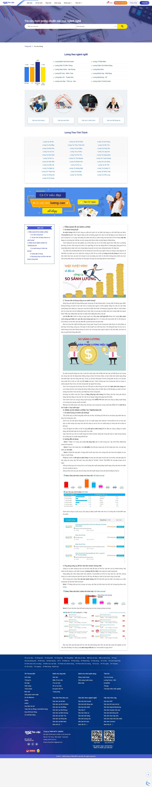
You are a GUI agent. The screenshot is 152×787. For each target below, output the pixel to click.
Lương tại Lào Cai (48, 151)
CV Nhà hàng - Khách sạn (51, 666)
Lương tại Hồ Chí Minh (76, 142)
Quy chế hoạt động (31, 712)
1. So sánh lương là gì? (36, 235)
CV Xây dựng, (95, 661)
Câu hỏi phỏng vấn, (31, 661)
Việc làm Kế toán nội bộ (111, 704)
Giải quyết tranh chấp (31, 694)
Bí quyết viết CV (58, 689)
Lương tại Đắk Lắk (48, 165)
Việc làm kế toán (83, 721)
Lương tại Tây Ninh (76, 175)
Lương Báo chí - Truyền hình (64, 77)
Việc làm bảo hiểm (63, 120)
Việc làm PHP (108, 701)
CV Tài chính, (29, 666)
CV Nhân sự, (66, 661)
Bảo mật (27, 691)
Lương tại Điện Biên (48, 161)
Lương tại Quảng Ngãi (76, 168)
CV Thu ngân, (104, 663)
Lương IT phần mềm (99, 61)
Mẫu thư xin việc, (92, 658)
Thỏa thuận (28, 689)
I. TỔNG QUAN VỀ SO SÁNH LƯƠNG (37, 232)
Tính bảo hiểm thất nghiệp (112, 689)
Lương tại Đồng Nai (48, 175)
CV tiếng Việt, (49, 658)
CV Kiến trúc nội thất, (49, 663)
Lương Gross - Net (110, 680)
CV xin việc (38, 3)
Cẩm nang (57, 3)
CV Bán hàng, (75, 661)
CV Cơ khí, (104, 661)
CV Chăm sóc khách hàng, (66, 663)
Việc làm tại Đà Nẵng (59, 707)
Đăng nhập (133, 3)
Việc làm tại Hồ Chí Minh (60, 704)
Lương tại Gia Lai (76, 165)
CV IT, (59, 661)
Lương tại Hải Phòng (103, 142)
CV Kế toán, (41, 661)
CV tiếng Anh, (39, 658)
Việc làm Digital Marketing (112, 707)
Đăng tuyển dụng (83, 677)
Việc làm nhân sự (83, 713)
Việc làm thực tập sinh (111, 716)
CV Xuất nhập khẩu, (114, 661)
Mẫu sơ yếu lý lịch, (104, 658)
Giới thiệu (28, 677)
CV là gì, (114, 658)
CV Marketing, (85, 661)
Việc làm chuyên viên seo (112, 710)
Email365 (107, 683)
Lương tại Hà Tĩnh (103, 165)
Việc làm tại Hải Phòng (60, 710)
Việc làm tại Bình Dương (60, 713)
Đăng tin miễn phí (120, 3)
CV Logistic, (38, 666)
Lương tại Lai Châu (76, 151)
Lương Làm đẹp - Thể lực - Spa (65, 81)
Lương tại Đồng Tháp (103, 171)
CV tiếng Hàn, (58, 658)
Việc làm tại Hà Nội (59, 701)
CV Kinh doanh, (51, 661)
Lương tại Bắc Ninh (48, 148)
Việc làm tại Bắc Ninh (59, 721)
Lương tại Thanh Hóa (48, 171)
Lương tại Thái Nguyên (76, 158)
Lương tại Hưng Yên (103, 148)
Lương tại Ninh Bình (48, 155)
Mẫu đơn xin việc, (80, 658)
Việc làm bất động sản (113, 120)
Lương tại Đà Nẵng (48, 145)
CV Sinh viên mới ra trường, (33, 663)
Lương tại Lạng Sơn (104, 151)
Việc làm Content (109, 721)
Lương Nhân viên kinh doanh (64, 61)
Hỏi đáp (27, 683)
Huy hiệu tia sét (30, 706)
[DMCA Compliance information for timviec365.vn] (38, 751)
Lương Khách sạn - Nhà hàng (102, 73)
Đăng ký (144, 3)
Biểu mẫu (81, 683)
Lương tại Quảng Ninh (103, 155)
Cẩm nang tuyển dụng (85, 680)
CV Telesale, (114, 663)
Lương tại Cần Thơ (104, 145)
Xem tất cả (56, 724)
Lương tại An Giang (48, 178)
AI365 (26, 703)
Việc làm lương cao (84, 718)
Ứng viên (48, 3)
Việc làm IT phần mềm (88, 120)
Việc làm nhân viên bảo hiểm (113, 718)
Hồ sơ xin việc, (29, 658)
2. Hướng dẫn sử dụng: (36, 254)
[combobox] (96, 26)
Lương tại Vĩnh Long (103, 175)
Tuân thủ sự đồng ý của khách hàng (36, 709)
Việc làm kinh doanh (38, 120)
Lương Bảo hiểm (98, 69)
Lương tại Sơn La (48, 158)
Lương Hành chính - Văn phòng (65, 69)
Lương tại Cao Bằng (76, 148)
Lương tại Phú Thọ (76, 155)
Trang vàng (56, 691)
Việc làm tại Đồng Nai (60, 718)
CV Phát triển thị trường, (83, 663)
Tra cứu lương (108, 677)
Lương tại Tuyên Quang (103, 158)
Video (26, 700)
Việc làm (29, 3)
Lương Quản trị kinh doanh (102, 81)
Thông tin (28, 680)
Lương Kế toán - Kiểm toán (64, 73)
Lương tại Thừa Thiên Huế (76, 145)
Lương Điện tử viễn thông (63, 65)
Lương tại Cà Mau (76, 171)
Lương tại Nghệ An (48, 168)
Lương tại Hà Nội (48, 142)
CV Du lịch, (95, 663)
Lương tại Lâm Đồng (103, 161)
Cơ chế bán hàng (30, 715)
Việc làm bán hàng (84, 716)
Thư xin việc (56, 683)
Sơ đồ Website (29, 697)
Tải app (106, 686)
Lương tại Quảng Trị (103, 168)
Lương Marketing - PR (100, 77)
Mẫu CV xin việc (58, 680)
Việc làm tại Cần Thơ (59, 716)
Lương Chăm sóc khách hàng (102, 65)
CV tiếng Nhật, (69, 658)
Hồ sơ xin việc (57, 686)
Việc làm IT (81, 710)
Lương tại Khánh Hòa (76, 161)
